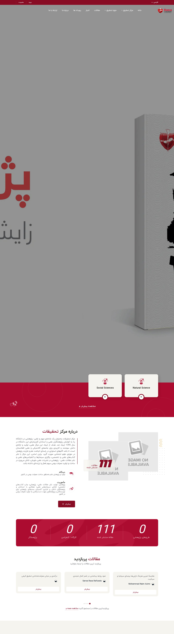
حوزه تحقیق (111, 10)
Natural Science (141, 388)
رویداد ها (77, 10)
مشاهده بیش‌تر (88, 406)
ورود (30, 2)
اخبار (87, 10)
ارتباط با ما (53, 10)
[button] (90, 603)
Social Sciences (105, 388)
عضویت (21, 2)
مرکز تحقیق (128, 10)
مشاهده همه (72, 608)
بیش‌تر (68, 504)
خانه (139, 10)
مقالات (97, 10)
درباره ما (65, 10)
